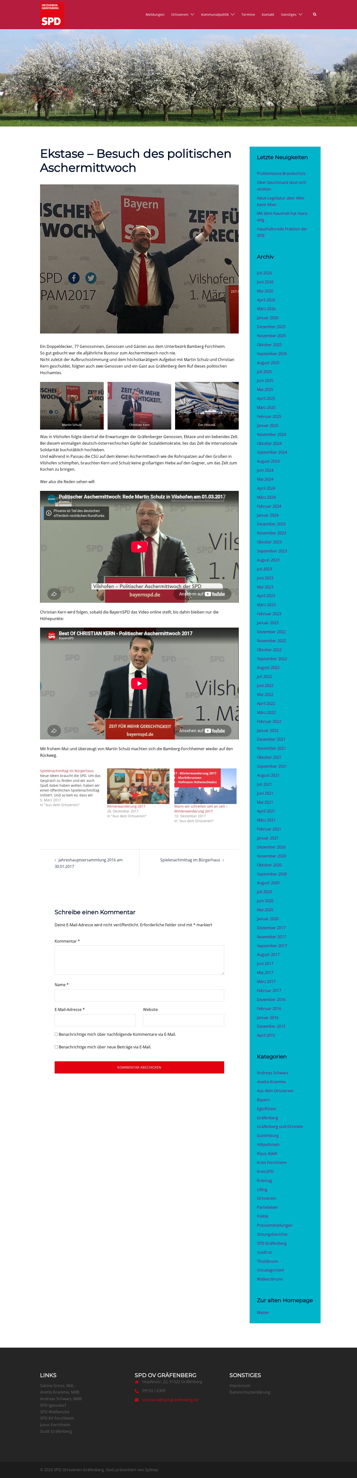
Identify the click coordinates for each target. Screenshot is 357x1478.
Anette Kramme (271, 1081)
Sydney (151, 1469)
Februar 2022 (269, 721)
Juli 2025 (264, 371)
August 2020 (268, 882)
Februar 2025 (269, 416)
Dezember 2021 (271, 739)
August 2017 (268, 954)
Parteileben (267, 1207)
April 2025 (266, 398)
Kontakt (268, 14)
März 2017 (266, 981)
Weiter (263, 1312)
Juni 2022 (265, 685)
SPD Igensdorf (53, 1405)
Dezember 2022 (271, 631)
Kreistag (264, 1180)
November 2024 (271, 434)
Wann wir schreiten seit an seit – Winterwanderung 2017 (201, 808)
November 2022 (271, 640)
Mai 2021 (265, 802)
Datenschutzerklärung (250, 1392)
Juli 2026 (264, 273)
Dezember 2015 (271, 1026)
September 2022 (272, 658)
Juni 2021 (265, 793)
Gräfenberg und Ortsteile (280, 1126)
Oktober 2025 (269, 344)
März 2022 (266, 712)
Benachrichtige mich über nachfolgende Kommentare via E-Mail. (117, 1034)
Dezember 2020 (271, 847)
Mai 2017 (265, 972)
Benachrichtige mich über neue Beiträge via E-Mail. (105, 1047)
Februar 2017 (269, 990)
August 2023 (268, 560)
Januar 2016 (268, 1017)
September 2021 (272, 766)
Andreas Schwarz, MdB (61, 1398)
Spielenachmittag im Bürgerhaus (190, 860)
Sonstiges (289, 14)
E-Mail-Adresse (70, 1009)
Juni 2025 (265, 380)
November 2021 (271, 748)
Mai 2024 (265, 479)
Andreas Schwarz (272, 1072)
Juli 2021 (264, 784)
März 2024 (266, 497)
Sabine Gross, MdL (57, 1385)
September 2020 (272, 874)
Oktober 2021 (269, 757)
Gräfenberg (267, 1117)
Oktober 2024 (269, 443)
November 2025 (271, 335)
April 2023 (266, 595)
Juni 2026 (265, 282)
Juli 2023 (264, 569)
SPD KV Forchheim (57, 1418)
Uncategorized (270, 1270)
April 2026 (266, 300)
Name (62, 984)
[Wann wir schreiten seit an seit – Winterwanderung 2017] (205, 786)
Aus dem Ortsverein (275, 1090)
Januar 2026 (268, 317)
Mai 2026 (265, 291)
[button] (315, 15)
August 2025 (268, 362)
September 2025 (272, 353)
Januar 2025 (268, 425)
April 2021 (266, 811)
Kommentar (67, 941)
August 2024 (268, 461)
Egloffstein (266, 1108)
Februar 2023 (269, 613)
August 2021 (268, 775)
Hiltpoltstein (268, 1144)
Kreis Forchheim (272, 1162)
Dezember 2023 (271, 524)
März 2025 (266, 407)
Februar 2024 (269, 506)
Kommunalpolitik (215, 14)
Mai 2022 (265, 694)
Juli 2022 (264, 676)
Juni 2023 (265, 578)
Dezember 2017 (271, 927)
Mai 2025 (265, 389)
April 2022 (266, 703)
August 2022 (268, 667)
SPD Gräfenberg (272, 1243)
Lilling (262, 1189)
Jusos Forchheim (55, 1424)
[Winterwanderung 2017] (138, 786)
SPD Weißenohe (54, 1412)
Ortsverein (179, 14)
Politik (262, 1216)
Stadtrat (264, 1252)
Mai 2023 (265, 587)
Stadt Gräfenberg (56, 1431)
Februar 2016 (269, 1008)
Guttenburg (268, 1135)
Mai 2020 (265, 909)
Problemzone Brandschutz (281, 173)
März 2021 (266, 820)
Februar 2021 (269, 829)
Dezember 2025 (271, 326)
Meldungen (155, 14)
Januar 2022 (268, 730)
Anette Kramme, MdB (59, 1392)
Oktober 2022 (269, 649)
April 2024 (266, 488)
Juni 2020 (265, 900)
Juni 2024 (265, 470)
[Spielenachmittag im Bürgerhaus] (73, 787)
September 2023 (272, 551)
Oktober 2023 (269, 542)
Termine (248, 14)
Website (150, 1009)
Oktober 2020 (269, 865)
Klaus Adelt (267, 1153)
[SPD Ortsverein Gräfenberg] (52, 14)
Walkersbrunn (270, 1279)
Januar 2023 (268, 622)
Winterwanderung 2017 (126, 806)
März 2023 (266, 604)
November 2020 (271, 856)
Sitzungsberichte (272, 1234)
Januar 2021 (268, 838)
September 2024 (272, 452)
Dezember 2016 (271, 999)
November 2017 (271, 936)
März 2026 (266, 308)
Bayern (263, 1099)
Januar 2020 (268, 918)
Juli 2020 (264, 891)
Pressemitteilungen (275, 1225)
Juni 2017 (265, 963)
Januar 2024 (268, 515)
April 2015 (266, 1035)
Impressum (240, 1385)
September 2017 (272, 945)
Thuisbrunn (267, 1261)
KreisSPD (265, 1171)
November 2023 (271, 533)
